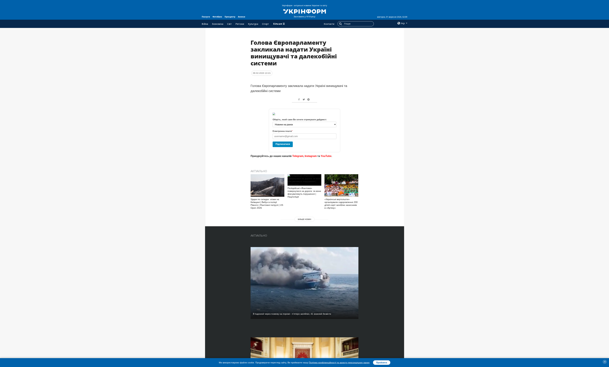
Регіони (240, 23)
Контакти (329, 23)
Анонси (241, 16)
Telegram (297, 156)
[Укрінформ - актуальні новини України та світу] (304, 11)
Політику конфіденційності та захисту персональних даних (339, 362)
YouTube (326, 156)
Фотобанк (217, 16)
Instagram (311, 156)
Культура (253, 23)
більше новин (304, 219)
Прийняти (381, 362)
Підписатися (282, 144)
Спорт (265, 23)
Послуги (206, 16)
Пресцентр (230, 16)
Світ (229, 23)
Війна (205, 23)
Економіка (217, 23)
